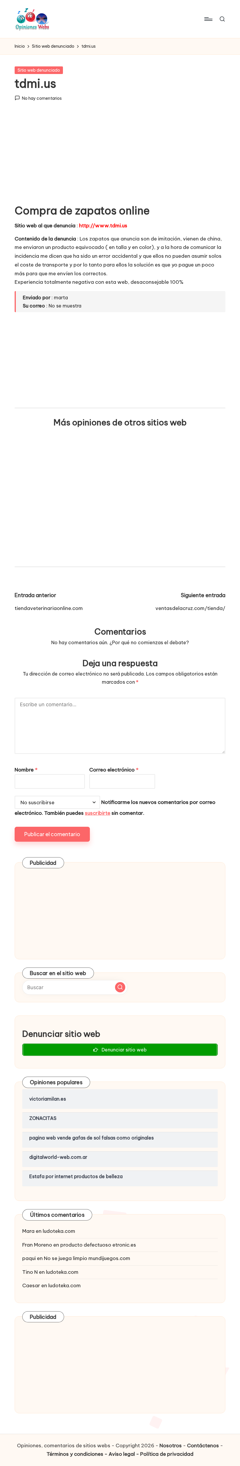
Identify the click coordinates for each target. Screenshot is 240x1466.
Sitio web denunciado (39, 70)
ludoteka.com (59, 1231)
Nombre (26, 769)
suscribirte (97, 813)
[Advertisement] (120, 158)
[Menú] (208, 19)
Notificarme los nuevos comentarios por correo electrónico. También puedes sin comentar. (115, 808)
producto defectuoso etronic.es (98, 1245)
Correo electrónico (113, 769)
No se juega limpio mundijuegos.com (87, 1258)
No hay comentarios (42, 98)
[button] (120, 987)
